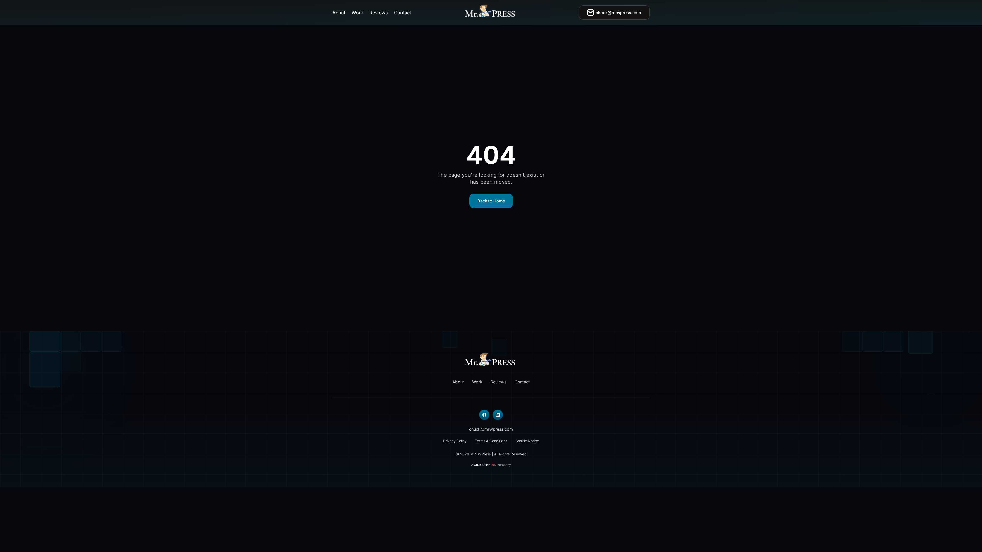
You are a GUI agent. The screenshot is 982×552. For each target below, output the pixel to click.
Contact (402, 12)
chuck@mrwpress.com (618, 12)
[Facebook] (484, 415)
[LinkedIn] (498, 415)
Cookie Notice (527, 441)
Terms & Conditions (491, 441)
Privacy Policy (455, 441)
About (338, 12)
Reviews (378, 12)
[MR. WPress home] (491, 12)
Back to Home (491, 200)
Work (357, 12)
